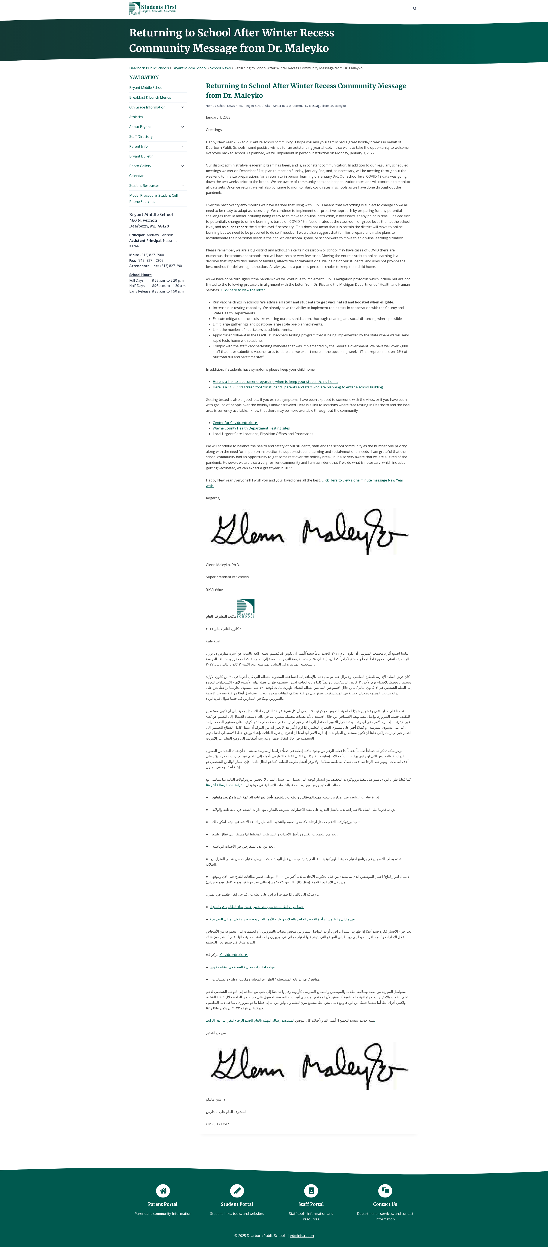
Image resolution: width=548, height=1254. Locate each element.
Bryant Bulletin (141, 156)
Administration (302, 1235)
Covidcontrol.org (233, 954)
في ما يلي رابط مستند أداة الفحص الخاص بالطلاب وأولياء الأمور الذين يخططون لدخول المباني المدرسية (283, 919)
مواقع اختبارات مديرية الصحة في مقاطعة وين (243, 967)
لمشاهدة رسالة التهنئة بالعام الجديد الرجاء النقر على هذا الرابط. (290, 1020)
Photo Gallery (140, 165)
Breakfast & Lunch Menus (150, 97)
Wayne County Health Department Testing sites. (252, 428)
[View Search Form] (415, 8)
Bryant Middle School (146, 87)
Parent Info (138, 146)
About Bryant (140, 126)
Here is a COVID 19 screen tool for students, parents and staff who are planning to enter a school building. (298, 387)
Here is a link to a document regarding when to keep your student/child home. (275, 381)
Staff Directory (141, 136)
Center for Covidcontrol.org (235, 422)
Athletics (136, 116)
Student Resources (144, 185)
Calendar (136, 175)
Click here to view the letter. (243, 290)
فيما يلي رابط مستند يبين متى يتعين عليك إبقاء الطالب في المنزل (257, 906)
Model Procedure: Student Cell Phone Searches (153, 198)
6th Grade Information (147, 107)
